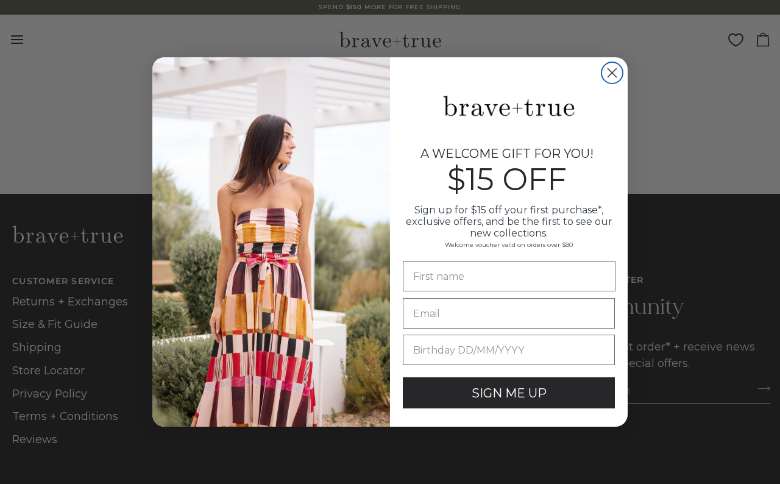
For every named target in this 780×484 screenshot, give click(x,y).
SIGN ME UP (509, 393)
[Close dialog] (612, 73)
